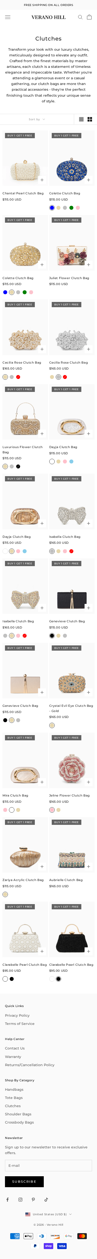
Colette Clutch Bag (64, 193)
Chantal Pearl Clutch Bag (23, 193)
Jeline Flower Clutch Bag (69, 795)
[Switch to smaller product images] (90, 119)
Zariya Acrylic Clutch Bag (23, 880)
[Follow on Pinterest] (33, 1199)
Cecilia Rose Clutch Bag (21, 362)
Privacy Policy (17, 1015)
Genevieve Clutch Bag (67, 621)
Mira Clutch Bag (15, 795)
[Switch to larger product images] (81, 119)
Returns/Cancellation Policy (29, 1065)
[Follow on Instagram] (20, 1199)
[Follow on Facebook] (7, 1199)
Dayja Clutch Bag (63, 447)
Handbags (14, 1089)
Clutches (13, 1106)
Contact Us (15, 1048)
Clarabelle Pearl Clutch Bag (24, 964)
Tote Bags (14, 1097)
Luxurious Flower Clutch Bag (22, 449)
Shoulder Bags (18, 1114)
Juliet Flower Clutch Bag (69, 278)
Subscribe (24, 1181)
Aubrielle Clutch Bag (66, 880)
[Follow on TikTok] (46, 1199)
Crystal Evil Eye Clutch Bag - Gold (71, 708)
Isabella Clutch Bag (65, 537)
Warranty (13, 1056)
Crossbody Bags (19, 1122)
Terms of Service (20, 1023)
